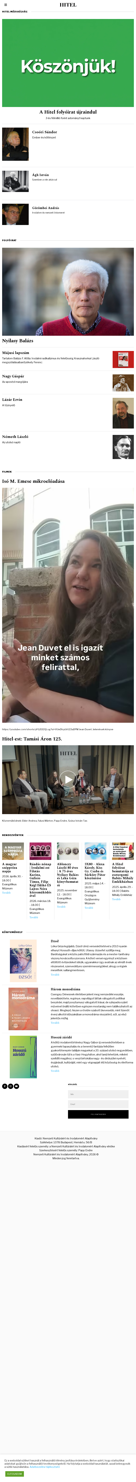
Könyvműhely (12, 932)
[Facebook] (4, 1086)
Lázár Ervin (12, 400)
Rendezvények (13, 835)
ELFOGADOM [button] (14, 1473)
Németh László (15, 437)
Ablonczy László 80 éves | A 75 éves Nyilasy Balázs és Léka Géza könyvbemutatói (68, 875)
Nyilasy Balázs (17, 341)
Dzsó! (55, 941)
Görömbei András (45, 208)
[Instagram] (10, 1086)
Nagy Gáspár (13, 376)
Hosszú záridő (61, 1037)
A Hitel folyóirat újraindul (68, 112)
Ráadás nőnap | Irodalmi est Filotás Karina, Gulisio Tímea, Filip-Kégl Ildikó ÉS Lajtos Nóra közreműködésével (40, 880)
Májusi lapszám (15, 353)
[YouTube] (16, 1086)
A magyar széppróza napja (9, 868)
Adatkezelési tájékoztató (45, 1467)
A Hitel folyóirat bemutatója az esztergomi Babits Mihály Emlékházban (122, 873)
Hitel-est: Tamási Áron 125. (32, 739)
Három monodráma (65, 989)
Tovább (6, 893)
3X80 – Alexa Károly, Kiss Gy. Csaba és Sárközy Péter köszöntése (95, 871)
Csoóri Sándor (44, 132)
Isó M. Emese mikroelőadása (33, 481)
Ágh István (40, 175)
